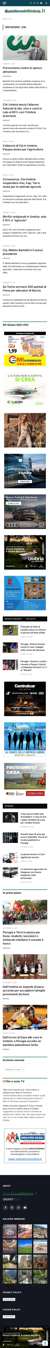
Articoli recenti (13, 619)
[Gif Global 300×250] (25, 349)
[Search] (46, 3)
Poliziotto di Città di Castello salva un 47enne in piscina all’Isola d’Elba (33, 629)
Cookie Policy (9, 1317)
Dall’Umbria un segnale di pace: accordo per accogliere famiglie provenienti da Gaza (24, 990)
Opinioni (9, 806)
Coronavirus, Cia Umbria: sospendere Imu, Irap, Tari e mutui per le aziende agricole (22, 183)
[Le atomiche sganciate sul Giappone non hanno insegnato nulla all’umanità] (10, 872)
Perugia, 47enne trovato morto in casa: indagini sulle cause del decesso (33, 647)
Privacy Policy (9, 1299)
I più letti (30, 619)
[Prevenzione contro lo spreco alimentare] (25, 47)
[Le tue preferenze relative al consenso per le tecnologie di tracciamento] (45, 1343)
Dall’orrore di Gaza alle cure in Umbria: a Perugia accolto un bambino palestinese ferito (22, 1041)
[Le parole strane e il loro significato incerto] (10, 858)
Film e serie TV (14, 1081)
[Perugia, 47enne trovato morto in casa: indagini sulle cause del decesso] (10, 647)
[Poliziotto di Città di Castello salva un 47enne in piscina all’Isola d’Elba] (10, 630)
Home (5, 19)
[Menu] (4, 3)
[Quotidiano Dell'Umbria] (25, 10)
